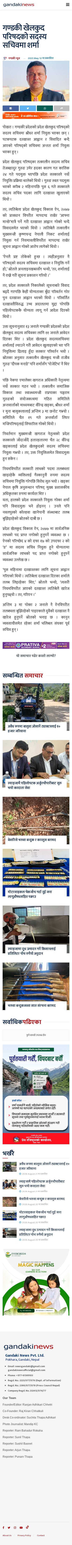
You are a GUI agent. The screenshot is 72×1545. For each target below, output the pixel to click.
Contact (41, 1535)
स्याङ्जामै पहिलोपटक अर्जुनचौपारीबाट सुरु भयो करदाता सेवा (35, 785)
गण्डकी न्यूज (14, 58)
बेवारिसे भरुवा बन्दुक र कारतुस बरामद (32, 840)
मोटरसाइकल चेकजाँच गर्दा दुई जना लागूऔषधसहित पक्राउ (30, 894)
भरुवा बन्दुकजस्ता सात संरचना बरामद (31, 1006)
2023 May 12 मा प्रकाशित (40, 58)
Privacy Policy (24, 1535)
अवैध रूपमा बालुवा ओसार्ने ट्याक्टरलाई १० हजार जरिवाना (34, 728)
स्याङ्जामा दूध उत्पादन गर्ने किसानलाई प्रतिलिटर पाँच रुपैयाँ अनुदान (32, 951)
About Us (7, 1535)
